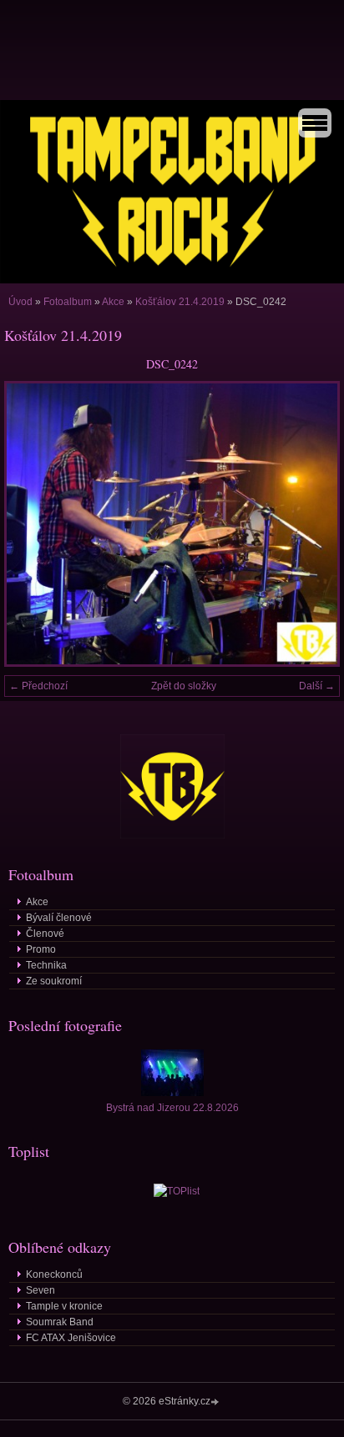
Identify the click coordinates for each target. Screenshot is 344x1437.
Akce (113, 302)
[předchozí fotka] (31, 524)
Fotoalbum (67, 302)
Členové (45, 933)
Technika (46, 965)
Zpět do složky (183, 686)
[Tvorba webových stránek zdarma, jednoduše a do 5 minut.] (216, 1402)
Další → (317, 686)
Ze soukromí (54, 981)
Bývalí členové (59, 918)
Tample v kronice (64, 1306)
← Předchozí (38, 686)
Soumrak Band (60, 1322)
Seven (40, 1290)
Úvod (20, 302)
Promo (41, 949)
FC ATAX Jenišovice (71, 1338)
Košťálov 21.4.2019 (180, 302)
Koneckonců (54, 1274)
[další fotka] (312, 524)
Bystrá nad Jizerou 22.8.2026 (172, 1108)
